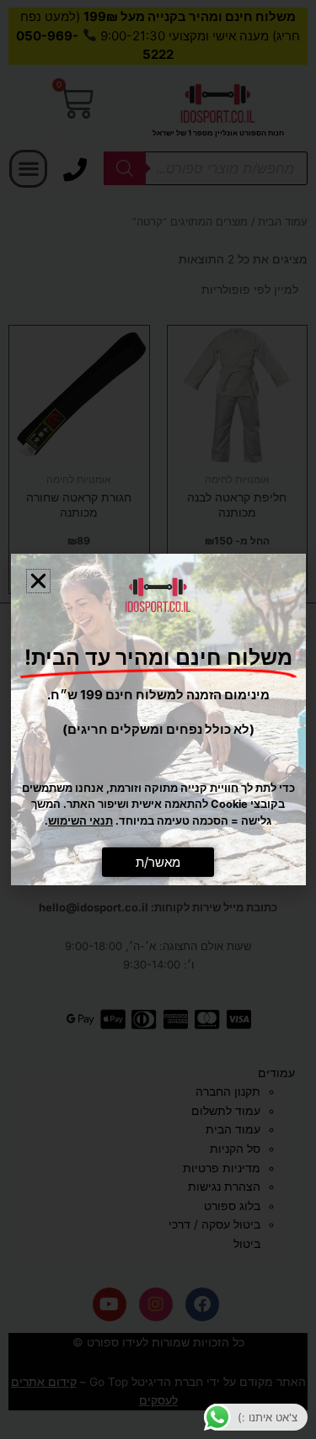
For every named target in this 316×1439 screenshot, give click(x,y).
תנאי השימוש (80, 821)
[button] (38, 581)
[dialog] (158, 719)
